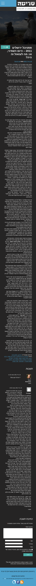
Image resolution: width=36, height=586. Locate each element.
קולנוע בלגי (16, 359)
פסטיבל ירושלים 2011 (25, 359)
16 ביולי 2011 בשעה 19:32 (16, 388)
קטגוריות (10, 571)
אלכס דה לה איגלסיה (22, 356)
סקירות (20, 571)
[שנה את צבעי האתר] (5, 47)
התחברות (21, 576)
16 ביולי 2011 (28, 61)
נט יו (5, 578)
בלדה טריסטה (12, 356)
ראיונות (31, 571)
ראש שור (21, 361)
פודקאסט (15, 576)
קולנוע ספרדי (28, 361)
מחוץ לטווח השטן (23, 358)
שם (31, 541)
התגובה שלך (29, 527)
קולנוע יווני (9, 359)
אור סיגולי (17, 61)
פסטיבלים (14, 355)
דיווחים (20, 355)
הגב (30, 383)
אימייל (30, 544)
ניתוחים (26, 571)
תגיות (16, 571)
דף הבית (4, 571)
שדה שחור (15, 361)
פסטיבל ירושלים (13, 358)
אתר (31, 547)
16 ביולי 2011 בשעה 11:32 (14, 374)
